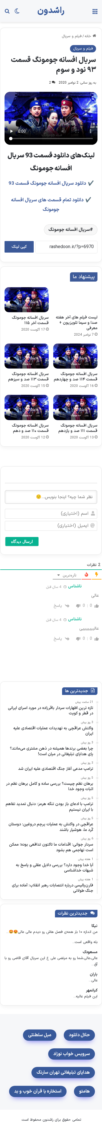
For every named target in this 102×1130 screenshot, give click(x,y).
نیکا (94, 926)
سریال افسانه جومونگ (69, 229)
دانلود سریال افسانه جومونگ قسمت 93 (47, 183)
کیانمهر (91, 990)
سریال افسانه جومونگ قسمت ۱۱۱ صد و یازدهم (77, 428)
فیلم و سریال (72, 36)
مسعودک (90, 952)
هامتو (84, 1091)
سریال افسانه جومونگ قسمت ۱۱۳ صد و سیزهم (28, 376)
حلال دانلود (79, 1035)
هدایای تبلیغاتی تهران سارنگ (63, 1072)
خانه (89, 36)
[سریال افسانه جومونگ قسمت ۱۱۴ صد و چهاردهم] (75, 356)
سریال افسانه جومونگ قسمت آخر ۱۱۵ (30, 320)
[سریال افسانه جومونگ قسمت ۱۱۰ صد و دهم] (27, 407)
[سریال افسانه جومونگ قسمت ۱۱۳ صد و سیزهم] (27, 356)
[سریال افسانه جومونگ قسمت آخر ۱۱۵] (27, 299)
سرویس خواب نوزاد (71, 1054)
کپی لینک (19, 247)
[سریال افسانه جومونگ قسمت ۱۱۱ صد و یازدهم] (75, 407)
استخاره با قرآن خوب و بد (37, 1091)
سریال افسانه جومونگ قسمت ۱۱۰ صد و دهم (30, 428)
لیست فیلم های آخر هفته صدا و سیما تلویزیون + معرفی (76, 323)
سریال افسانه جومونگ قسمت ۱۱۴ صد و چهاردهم (75, 376)
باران (93, 974)
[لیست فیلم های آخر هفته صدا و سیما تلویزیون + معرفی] (75, 299)
